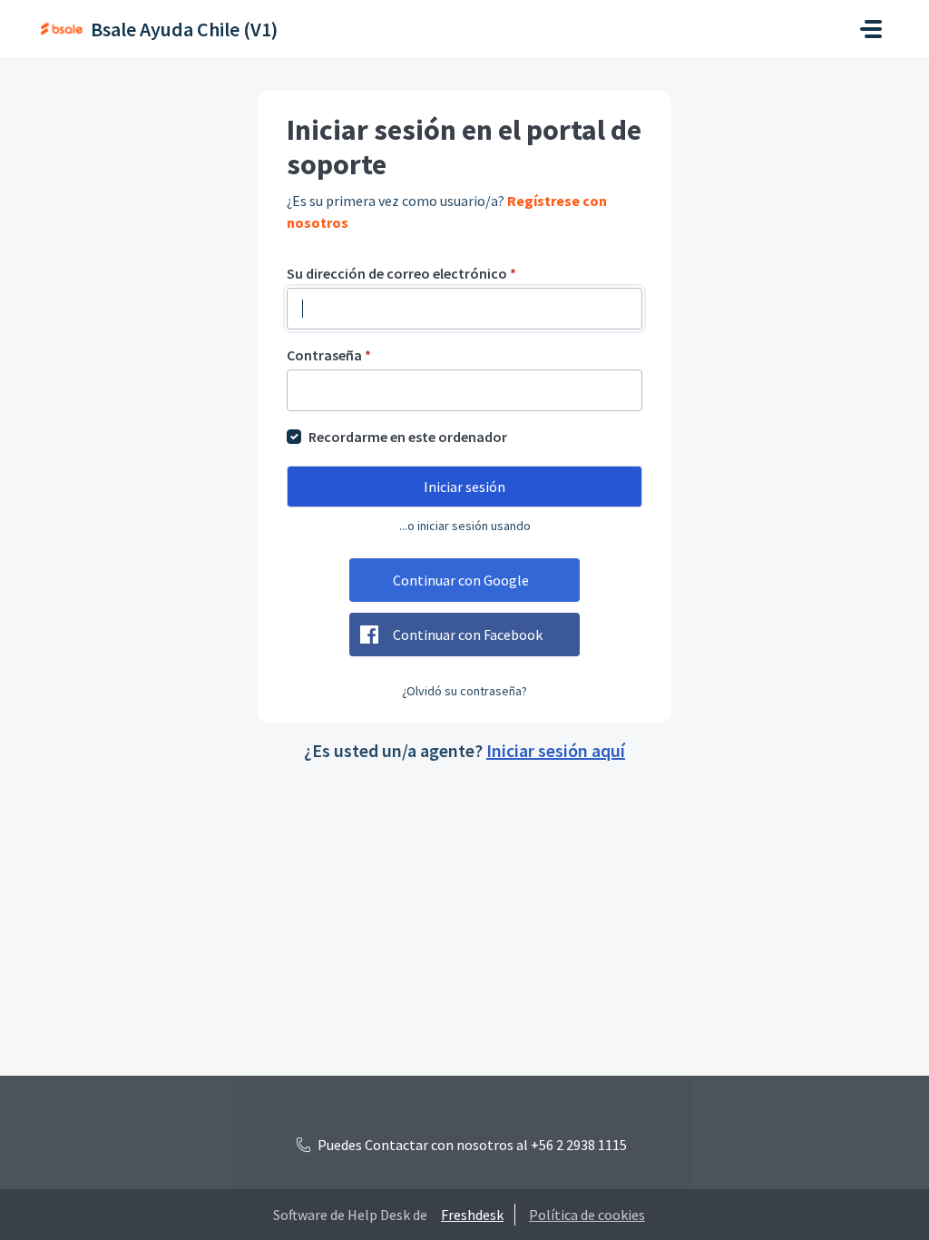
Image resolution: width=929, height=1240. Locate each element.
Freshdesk (472, 1215)
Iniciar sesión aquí (555, 750)
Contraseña (329, 355)
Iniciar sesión (464, 486)
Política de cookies (587, 1215)
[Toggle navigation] (871, 29)
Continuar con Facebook (468, 634)
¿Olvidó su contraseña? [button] (464, 691)
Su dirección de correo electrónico (401, 273)
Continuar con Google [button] (461, 580)
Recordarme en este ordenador (407, 437)
